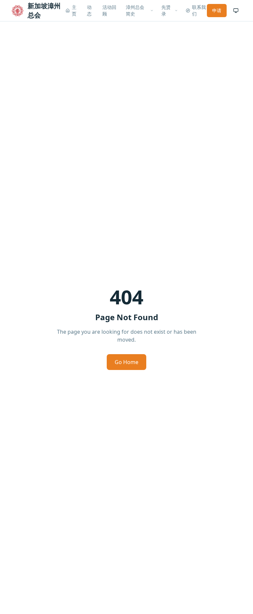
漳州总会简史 (135, 10)
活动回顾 (109, 10)
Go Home (126, 362)
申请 (216, 10)
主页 (74, 10)
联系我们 (199, 10)
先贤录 (166, 10)
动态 (89, 10)
